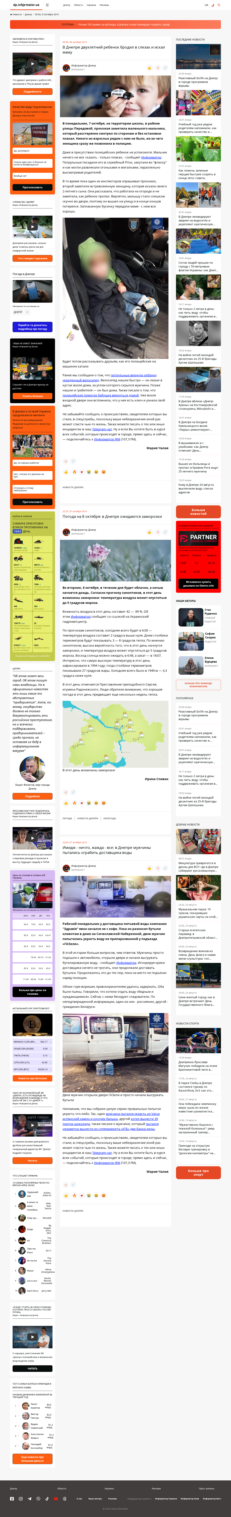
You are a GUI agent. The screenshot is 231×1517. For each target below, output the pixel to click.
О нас (79, 1498)
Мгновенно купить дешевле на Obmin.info (198, 583)
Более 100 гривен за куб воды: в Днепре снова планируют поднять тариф (124, 24)
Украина (91, 4)
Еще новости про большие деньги (32, 1459)
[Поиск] (219, 5)
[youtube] (56, 1499)
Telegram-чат (102, 429)
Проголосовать (33, 187)
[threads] (65, 1499)
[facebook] (12, 1499)
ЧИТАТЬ (32, 1368)
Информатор (151, 157)
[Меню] (47, 5)
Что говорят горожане (32, 258)
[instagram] (21, 1499)
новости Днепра (73, 487)
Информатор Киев (190, 1498)
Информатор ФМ (107, 439)
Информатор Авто (212, 1498)
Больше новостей (198, 512)
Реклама (104, 4)
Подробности (32, 91)
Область (78, 4)
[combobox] (21, 312)
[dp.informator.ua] (26, 5)
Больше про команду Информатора (198, 685)
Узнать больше (32, 396)
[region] (32, 321)
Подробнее (32, 796)
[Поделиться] (158, 68)
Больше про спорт (198, 1173)
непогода (109, 818)
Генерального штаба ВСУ (38, 656)
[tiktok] (47, 1499)
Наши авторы (95, 1498)
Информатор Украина (166, 1498)
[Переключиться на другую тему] (213, 5)
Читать (32, 1160)
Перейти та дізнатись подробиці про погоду (32, 327)
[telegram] (29, 1499)
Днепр (66, 4)
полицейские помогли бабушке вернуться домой (101, 395)
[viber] (38, 1499)
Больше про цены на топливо (32, 992)
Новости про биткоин (32, 1078)
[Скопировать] (165, 68)
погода (67, 818)
